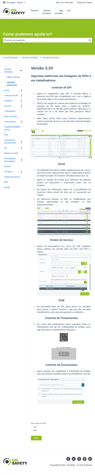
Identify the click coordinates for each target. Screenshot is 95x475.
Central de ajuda (10, 57)
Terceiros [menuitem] (8, 171)
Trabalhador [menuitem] (9, 111)
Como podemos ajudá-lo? (27, 34)
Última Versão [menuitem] (13, 77)
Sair (68, 10)
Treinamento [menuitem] (10, 121)
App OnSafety (59, 11)
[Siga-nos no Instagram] (79, 459)
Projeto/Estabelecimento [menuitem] (12, 128)
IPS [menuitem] (5, 148)
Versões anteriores (50, 57)
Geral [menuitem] (6, 90)
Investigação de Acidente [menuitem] (10, 159)
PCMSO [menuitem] (7, 166)
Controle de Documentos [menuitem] (10, 141)
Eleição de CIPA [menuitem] (11, 153)
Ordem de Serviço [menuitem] (12, 177)
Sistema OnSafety (46, 11)
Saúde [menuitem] (7, 187)
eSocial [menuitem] (7, 106)
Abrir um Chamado (64, 2)
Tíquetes (34, 10)
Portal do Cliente (84, 2)
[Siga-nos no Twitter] (74, 459)
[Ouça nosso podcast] (85, 459)
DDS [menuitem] (6, 182)
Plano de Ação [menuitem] (10, 116)
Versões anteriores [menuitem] (12, 83)
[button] (21, 69)
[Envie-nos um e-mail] (90, 459)
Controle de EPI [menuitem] (11, 95)
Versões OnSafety (30, 57)
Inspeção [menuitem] (8, 101)
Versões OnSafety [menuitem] (8, 70)
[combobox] (45, 40)
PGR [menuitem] (6, 135)
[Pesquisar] (89, 40)
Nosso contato (84, 12)
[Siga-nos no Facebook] (68, 459)
